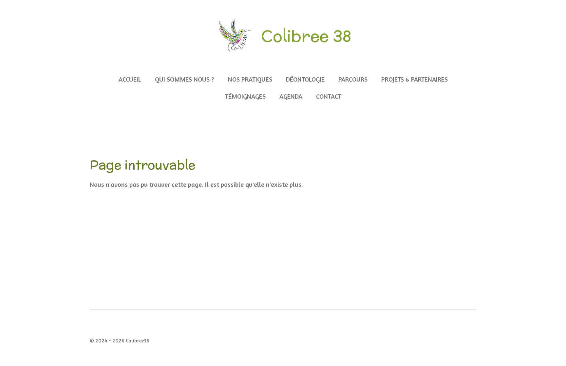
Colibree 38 (306, 36)
